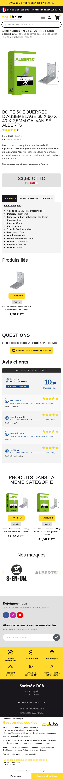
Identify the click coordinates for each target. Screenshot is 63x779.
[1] (56, 637)
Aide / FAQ (56, 9)
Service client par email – (28, 9)
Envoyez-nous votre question (33, 350)
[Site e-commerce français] (3, 9)
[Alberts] (46, 573)
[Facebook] (6, 615)
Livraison (47, 198)
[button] (17, 288)
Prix (27, 183)
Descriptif (10, 198)
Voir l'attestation (17, 387)
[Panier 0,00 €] (57, 17)
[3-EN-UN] (16, 573)
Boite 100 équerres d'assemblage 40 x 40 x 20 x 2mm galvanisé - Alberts (47, 532)
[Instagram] (13, 615)
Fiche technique (28, 198)
